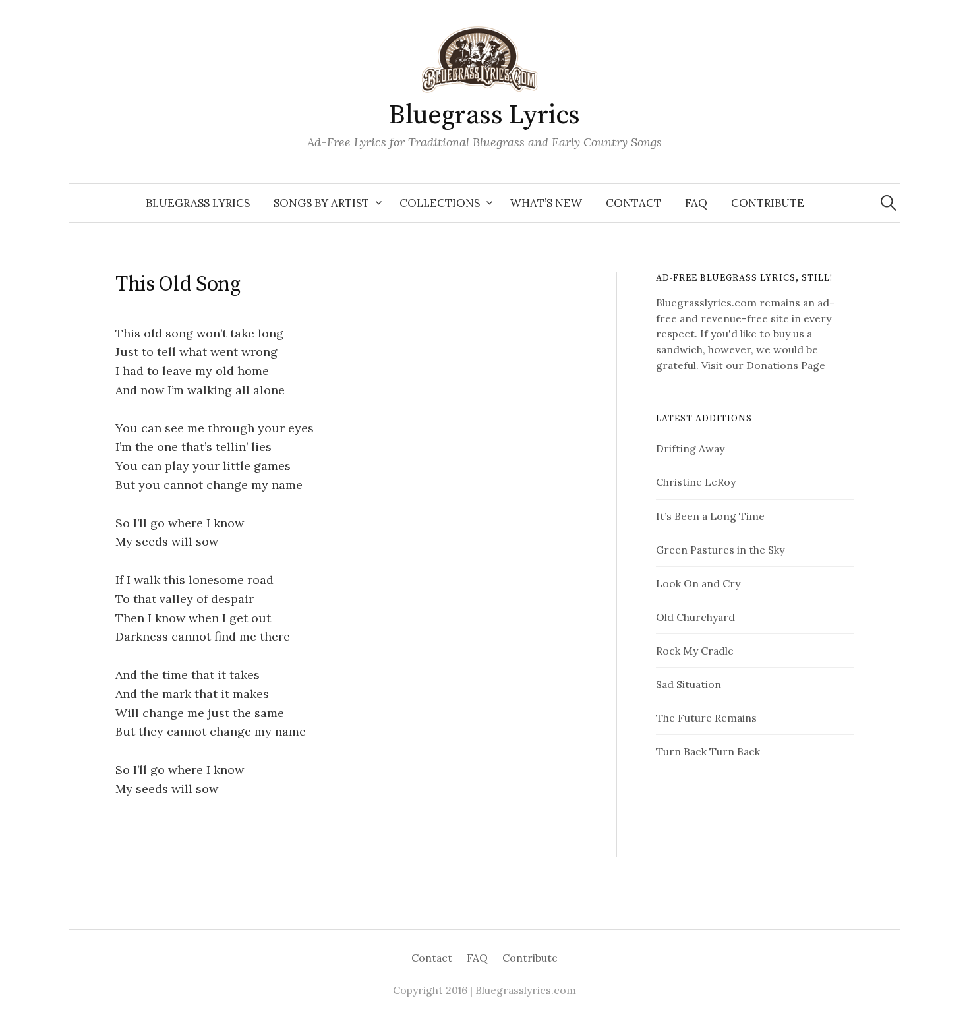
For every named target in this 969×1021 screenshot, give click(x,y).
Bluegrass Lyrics (484, 115)
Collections (439, 203)
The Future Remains (706, 717)
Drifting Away (690, 448)
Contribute (767, 203)
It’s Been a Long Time (710, 516)
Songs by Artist (321, 203)
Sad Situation (688, 684)
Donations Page (785, 365)
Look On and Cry (698, 583)
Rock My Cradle (695, 650)
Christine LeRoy (696, 481)
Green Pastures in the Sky (720, 549)
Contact (633, 203)
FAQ (696, 203)
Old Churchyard (695, 617)
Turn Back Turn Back (708, 751)
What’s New (546, 203)
